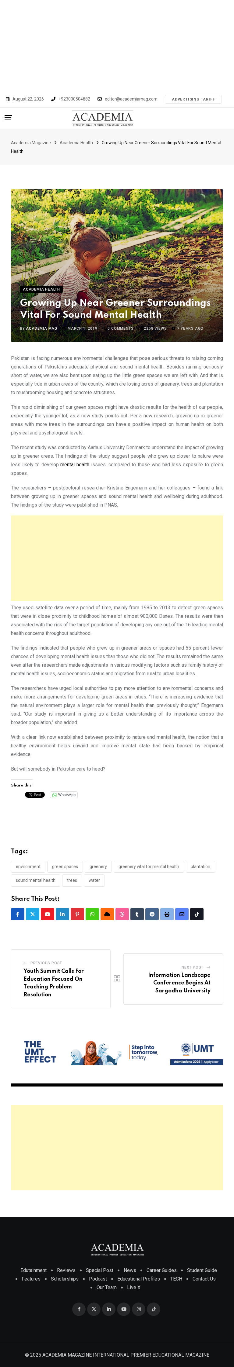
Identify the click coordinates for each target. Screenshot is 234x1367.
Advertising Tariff (193, 99)
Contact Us (204, 1279)
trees (72, 880)
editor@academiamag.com (131, 99)
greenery (98, 866)
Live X (133, 1287)
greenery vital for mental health (149, 866)
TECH (176, 1279)
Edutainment (33, 1270)
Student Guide (202, 1270)
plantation (200, 866)
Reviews (66, 1270)
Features (31, 1279)
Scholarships (65, 1279)
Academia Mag (41, 328)
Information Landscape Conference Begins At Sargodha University (179, 983)
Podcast (98, 1279)
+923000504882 (74, 99)
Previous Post (46, 963)
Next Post (193, 967)
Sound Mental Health (35, 880)
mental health (74, 464)
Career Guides (162, 1270)
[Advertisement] (117, 46)
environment (28, 866)
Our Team (107, 1287)
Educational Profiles (138, 1279)
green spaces (65, 866)
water (94, 880)
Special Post (99, 1270)
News (130, 1270)
